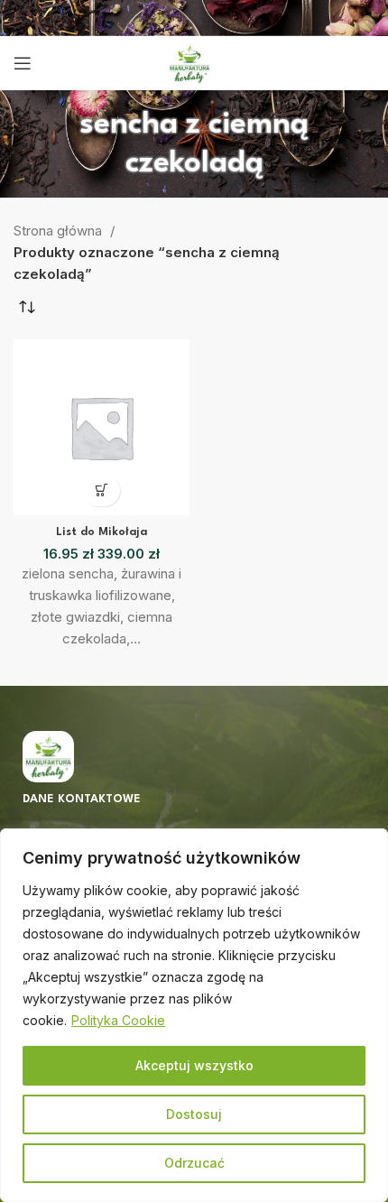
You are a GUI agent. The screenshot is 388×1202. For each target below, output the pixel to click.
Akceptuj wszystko (194, 1065)
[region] (194, 1015)
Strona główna (60, 230)
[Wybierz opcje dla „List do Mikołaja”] (101, 490)
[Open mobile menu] (23, 63)
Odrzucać (194, 1162)
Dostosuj (194, 1114)
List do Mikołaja (101, 532)
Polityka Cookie (118, 1020)
